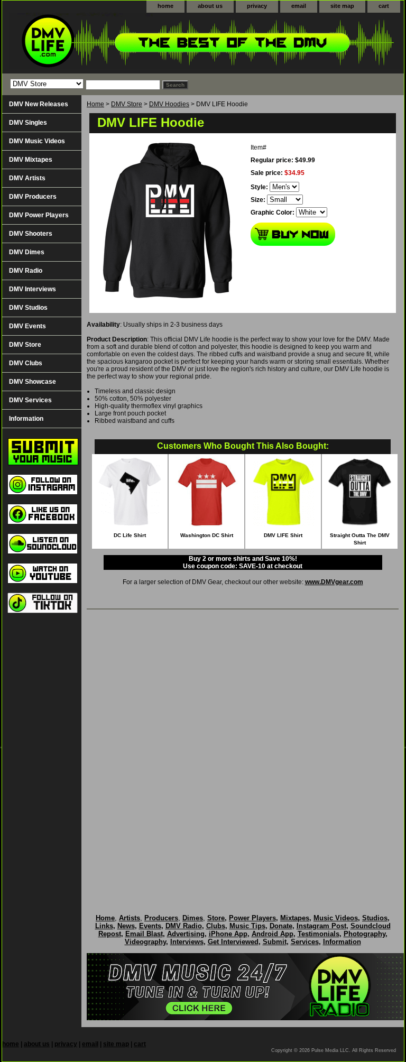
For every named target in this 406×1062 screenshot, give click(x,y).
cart (384, 6)
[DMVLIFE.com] (134, 43)
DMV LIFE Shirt (283, 535)
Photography (364, 934)
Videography (145, 942)
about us (210, 6)
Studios (374, 918)
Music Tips (247, 926)
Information (26, 418)
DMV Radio (25, 270)
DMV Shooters (30, 233)
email (298, 6)
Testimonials (318, 934)
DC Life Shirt (130, 535)
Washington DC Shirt (206, 535)
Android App (272, 934)
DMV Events (27, 326)
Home (95, 104)
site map (342, 6)
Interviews (187, 942)
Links (104, 926)
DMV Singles (28, 122)
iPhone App (228, 934)
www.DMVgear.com (334, 582)
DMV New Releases (38, 104)
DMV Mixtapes (30, 159)
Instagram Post (321, 926)
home (165, 6)
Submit (275, 942)
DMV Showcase (32, 381)
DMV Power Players (39, 215)
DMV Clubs (25, 363)
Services (305, 942)
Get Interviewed (233, 942)
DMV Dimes (26, 252)
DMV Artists (27, 178)
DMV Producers (33, 196)
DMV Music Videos (37, 141)
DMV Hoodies (169, 104)
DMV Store (126, 104)
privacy (257, 6)
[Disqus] (243, 750)
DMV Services (30, 400)
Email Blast (144, 934)
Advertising (186, 934)
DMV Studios (28, 307)
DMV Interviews (32, 289)
